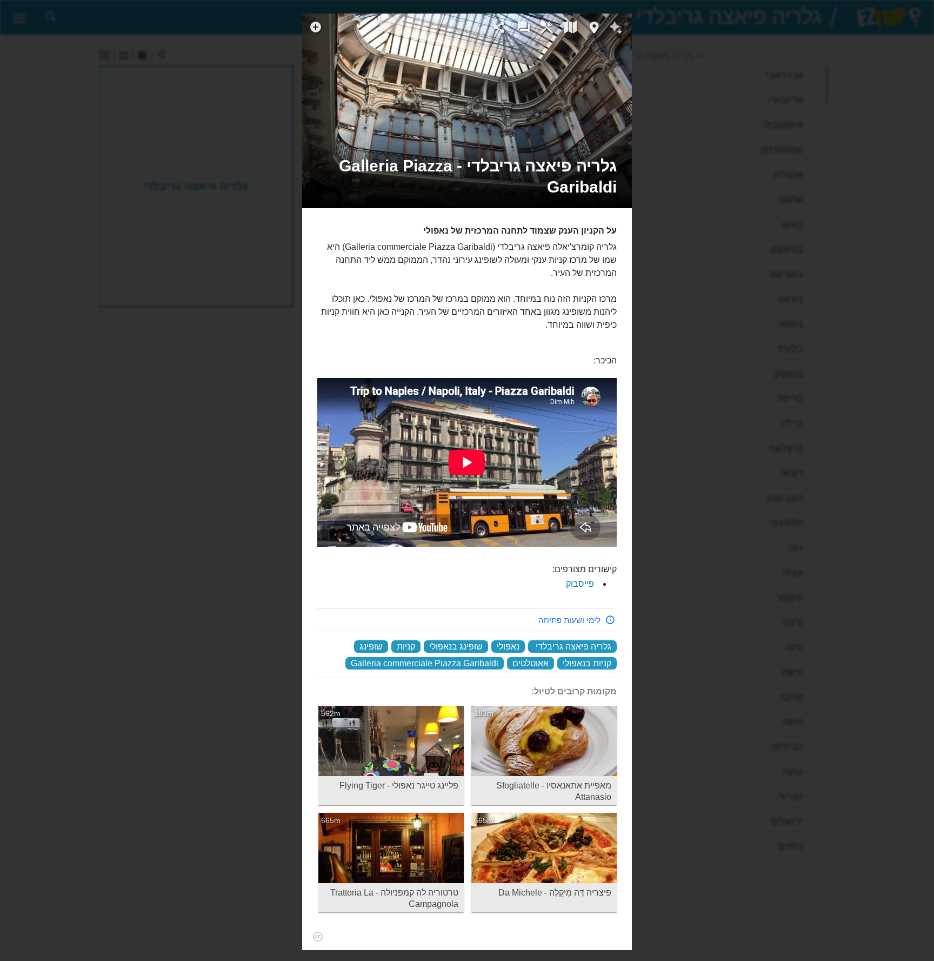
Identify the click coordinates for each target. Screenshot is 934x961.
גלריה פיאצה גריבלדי (573, 646)
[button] (467, 176)
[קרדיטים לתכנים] (317, 936)
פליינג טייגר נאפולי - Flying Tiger (398, 785)
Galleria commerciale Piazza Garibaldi (424, 663)
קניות (406, 646)
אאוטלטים (530, 663)
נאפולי (508, 646)
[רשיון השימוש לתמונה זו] (618, 136)
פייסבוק (580, 583)
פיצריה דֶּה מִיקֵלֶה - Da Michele (554, 892)
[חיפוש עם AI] (616, 29)
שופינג (371, 646)
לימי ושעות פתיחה (569, 620)
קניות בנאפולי (587, 663)
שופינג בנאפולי (456, 646)
